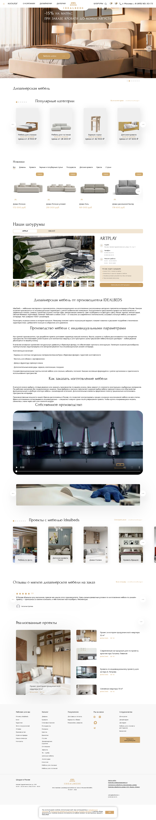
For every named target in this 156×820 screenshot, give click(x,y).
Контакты (19, 741)
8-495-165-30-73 (112, 797)
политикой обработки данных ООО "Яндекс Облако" (70, 811)
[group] (27, 126)
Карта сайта (112, 780)
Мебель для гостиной (49, 768)
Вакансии (122, 731)
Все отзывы (121, 582)
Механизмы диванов (75, 723)
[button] (149, 49)
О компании (29, 4)
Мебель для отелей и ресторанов (127, 727)
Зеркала (45, 750)
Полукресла (46, 726)
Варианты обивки (74, 720)
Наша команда (21, 738)
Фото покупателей (23, 726)
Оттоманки (46, 746)
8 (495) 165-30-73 (144, 4)
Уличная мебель (48, 756)
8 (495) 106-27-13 (108, 252)
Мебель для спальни (49, 765)
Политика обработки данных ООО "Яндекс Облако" (124, 787)
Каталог (13, 4)
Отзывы (18, 729)
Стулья (44, 738)
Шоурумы (98, 4)
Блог (17, 720)
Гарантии (19, 723)
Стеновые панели (48, 723)
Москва (128, 4)
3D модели (123, 716)
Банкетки (45, 735)
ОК (109, 812)
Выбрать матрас (50, 56)
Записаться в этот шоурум (120, 285)
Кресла (44, 732)
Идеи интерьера (21, 735)
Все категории (117, 101)
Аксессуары (46, 759)
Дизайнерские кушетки (47, 742)
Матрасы (45, 729)
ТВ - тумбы (46, 753)
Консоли (45, 762)
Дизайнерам (46, 4)
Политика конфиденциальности (117, 782)
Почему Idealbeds (22, 716)
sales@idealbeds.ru (113, 795)
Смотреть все (120, 520)
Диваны (45, 716)
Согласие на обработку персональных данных (122, 785)
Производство (21, 732)
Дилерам (61, 4)
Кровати (45, 720)
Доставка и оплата (75, 716)
